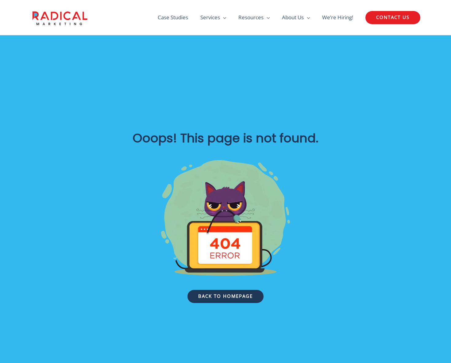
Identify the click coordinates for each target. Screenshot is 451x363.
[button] (392, 17)
